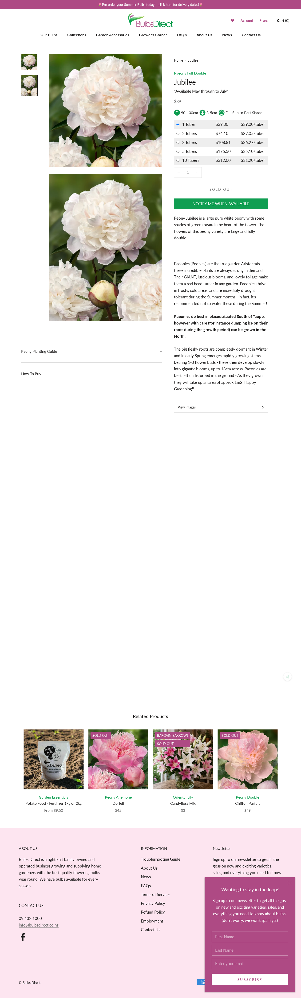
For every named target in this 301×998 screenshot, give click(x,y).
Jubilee (193, 60)
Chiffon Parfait (247, 803)
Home (178, 60)
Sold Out (221, 189)
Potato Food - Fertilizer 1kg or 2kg (53, 803)
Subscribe (250, 979)
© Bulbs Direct (29, 983)
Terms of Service (155, 894)
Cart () (283, 20)
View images (187, 407)
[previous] (14, 766)
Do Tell (118, 803)
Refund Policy (153, 912)
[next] (286, 766)
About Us (204, 34)
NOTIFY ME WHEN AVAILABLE (221, 203)
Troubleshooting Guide (160, 859)
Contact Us (251, 34)
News (227, 34)
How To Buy (31, 373)
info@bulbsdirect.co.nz (39, 925)
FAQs (146, 885)
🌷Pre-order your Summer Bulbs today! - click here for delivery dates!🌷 (150, 5)
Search (264, 21)
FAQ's (182, 34)
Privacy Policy (153, 903)
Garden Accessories (112, 34)
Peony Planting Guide (39, 351)
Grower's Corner (153, 34)
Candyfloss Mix (183, 803)
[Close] (289, 883)
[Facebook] (23, 937)
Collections (76, 34)
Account (247, 21)
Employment (152, 921)
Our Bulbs (48, 34)
